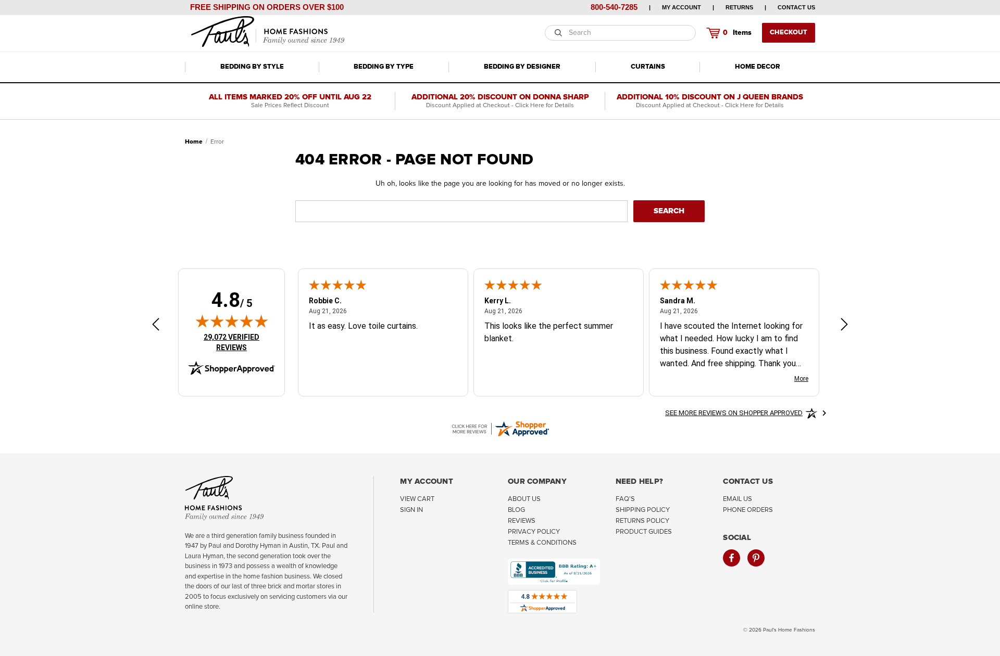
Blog (516, 510)
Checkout (788, 32)
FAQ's (625, 499)
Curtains (648, 66)
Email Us (737, 499)
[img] (231, 321)
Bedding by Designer (522, 66)
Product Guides (644, 532)
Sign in (411, 510)
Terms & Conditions (542, 542)
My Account (681, 7)
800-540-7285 (614, 7)
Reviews (521, 521)
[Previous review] (155, 326)
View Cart (417, 499)
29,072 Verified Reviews (238, 342)
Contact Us (796, 7)
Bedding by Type (384, 66)
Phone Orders (748, 510)
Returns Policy (642, 521)
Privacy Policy (534, 532)
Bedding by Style (252, 66)
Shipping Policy (643, 510)
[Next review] (844, 326)
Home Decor (757, 66)
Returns (739, 7)
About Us (524, 499)
